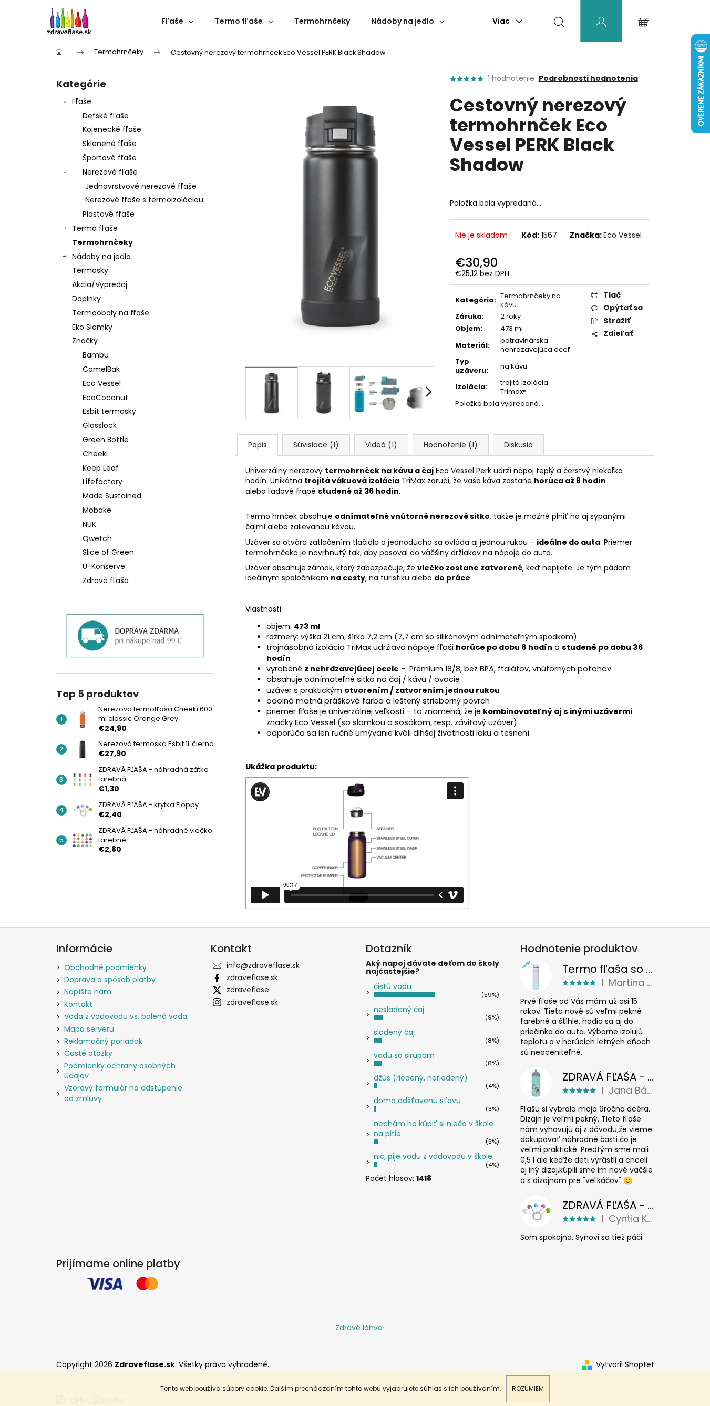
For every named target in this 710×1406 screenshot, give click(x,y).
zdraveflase (248, 989)
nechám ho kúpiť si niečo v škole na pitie (433, 1128)
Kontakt (78, 1004)
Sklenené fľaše (110, 143)
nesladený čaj (399, 1009)
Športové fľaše (110, 157)
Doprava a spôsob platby (110, 979)
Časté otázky (88, 1053)
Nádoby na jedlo (101, 256)
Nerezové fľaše (110, 172)
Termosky (90, 270)
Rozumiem (528, 1388)
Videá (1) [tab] (381, 445)
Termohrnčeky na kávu (530, 300)
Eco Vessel (622, 235)
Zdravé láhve (359, 1327)
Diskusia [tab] (518, 445)
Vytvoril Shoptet (625, 1365)
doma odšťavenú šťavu (417, 1100)
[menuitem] (177, 21)
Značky (85, 340)
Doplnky (86, 298)
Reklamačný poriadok (103, 1041)
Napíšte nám (87, 991)
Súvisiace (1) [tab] (316, 445)
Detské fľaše (106, 115)
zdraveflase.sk (252, 977)
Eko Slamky (92, 327)
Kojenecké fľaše (112, 129)
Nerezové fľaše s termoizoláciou (144, 200)
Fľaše (81, 101)
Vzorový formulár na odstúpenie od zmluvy (123, 1093)
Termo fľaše (95, 228)
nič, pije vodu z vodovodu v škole (433, 1156)
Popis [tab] (257, 445)
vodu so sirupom (404, 1055)
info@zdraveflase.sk (263, 965)
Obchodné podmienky (105, 967)
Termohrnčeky (102, 242)
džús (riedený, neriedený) (421, 1078)
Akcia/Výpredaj (99, 284)
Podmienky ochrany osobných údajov (120, 1071)
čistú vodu (392, 986)
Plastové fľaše (109, 214)
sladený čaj (394, 1032)
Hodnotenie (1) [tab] (451, 445)
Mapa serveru (89, 1029)
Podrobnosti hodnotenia (588, 79)
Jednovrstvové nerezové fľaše (141, 186)
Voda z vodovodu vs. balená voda (125, 1016)
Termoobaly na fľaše (110, 313)
